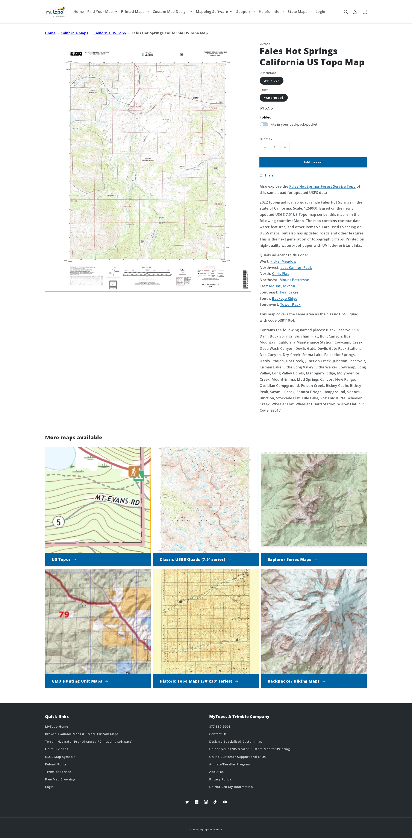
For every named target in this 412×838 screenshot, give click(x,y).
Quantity (266, 139)
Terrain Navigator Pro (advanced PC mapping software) (88, 741)
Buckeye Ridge (284, 298)
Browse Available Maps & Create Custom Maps (81, 734)
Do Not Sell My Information (231, 787)
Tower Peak (290, 304)
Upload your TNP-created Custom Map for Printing (249, 749)
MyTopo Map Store (211, 829)
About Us (216, 772)
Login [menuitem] (320, 11)
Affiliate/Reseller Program (229, 764)
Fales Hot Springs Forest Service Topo (322, 186)
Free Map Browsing (60, 779)
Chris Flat (280, 273)
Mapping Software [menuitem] (212, 11)
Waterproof (273, 98)
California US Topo (110, 33)
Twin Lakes (289, 292)
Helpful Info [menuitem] (269, 11)
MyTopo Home (56, 726)
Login (49, 787)
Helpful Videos (56, 749)
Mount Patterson (294, 279)
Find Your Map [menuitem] (100, 11)
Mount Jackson (282, 286)
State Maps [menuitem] (297, 11)
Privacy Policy (220, 779)
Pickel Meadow (283, 261)
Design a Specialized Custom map (235, 741)
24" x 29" (271, 81)
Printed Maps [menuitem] (132, 11)
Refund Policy (56, 764)
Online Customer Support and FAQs (237, 757)
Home (50, 33)
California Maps (74, 33)
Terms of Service (58, 772)
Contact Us (218, 734)
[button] (346, 12)
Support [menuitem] (243, 11)
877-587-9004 (219, 726)
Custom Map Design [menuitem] (170, 11)
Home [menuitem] (79, 11)
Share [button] (269, 175)
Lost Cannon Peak (296, 267)
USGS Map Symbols (60, 757)
